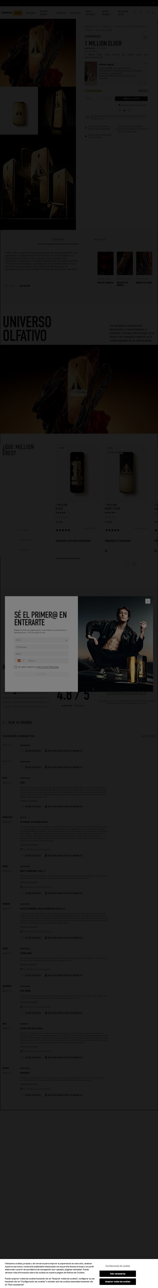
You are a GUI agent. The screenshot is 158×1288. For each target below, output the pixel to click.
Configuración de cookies (117, 1266)
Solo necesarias (117, 1273)
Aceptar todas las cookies (117, 1281)
